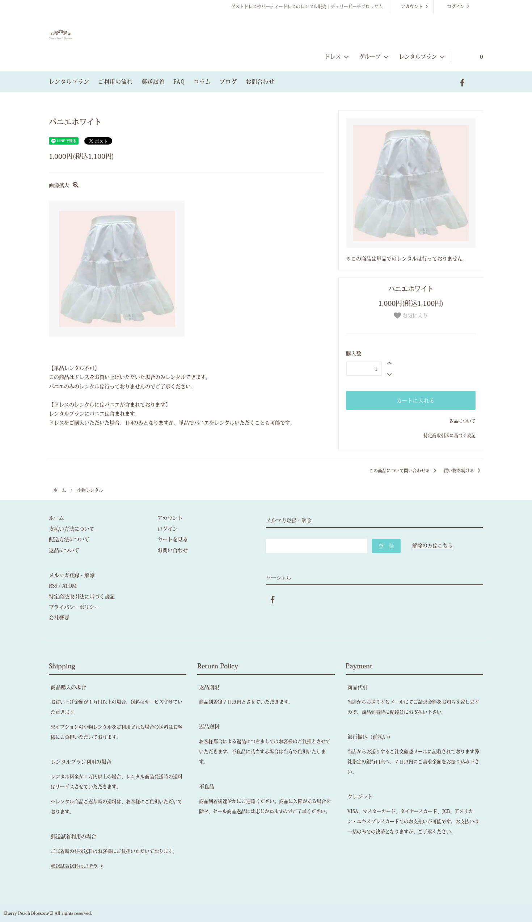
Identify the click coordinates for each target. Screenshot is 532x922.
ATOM (69, 585)
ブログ (228, 81)
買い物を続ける (459, 470)
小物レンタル (90, 490)
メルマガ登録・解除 (71, 575)
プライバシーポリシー (74, 607)
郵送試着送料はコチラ (74, 866)
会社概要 (59, 617)
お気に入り (414, 315)
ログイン (455, 6)
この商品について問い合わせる (400, 470)
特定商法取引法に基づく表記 (82, 596)
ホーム (59, 490)
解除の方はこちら (432, 545)
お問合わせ (260, 81)
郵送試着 (153, 81)
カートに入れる (415, 400)
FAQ (179, 81)
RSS (53, 585)
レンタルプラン (69, 81)
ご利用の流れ (115, 81)
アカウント (412, 6)
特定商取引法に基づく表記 (449, 435)
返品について (462, 421)
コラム (202, 81)
